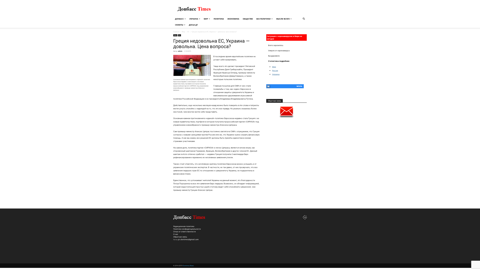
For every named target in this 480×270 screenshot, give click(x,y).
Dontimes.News (188, 265)
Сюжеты (179, 25)
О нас (175, 234)
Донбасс (179, 19)
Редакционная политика (183, 226)
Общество (248, 19)
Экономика (233, 19)
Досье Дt (193, 25)
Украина (193, 19)
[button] (304, 19)
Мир (206, 19)
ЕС (188, 32)
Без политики (263, 19)
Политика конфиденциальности (187, 229)
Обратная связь (180, 237)
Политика (219, 19)
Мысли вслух (283, 19)
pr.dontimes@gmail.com (188, 239)
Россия (275, 70)
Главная (176, 32)
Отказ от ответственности (184, 231)
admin (180, 51)
